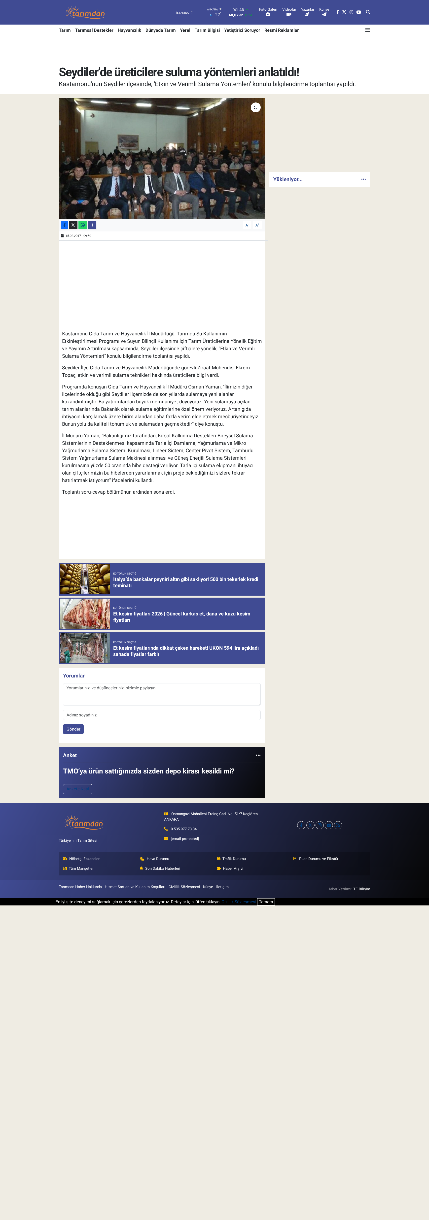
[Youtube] (329, 825)
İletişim (222, 887)
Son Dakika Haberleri (162, 868)
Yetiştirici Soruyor (242, 30)
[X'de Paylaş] (73, 225)
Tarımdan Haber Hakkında (80, 887)
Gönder (73, 729)
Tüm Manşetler (81, 868)
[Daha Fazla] (92, 225)
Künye (208, 887)
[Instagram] (320, 825)
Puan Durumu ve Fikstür (318, 859)
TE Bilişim (361, 889)
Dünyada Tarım (160, 30)
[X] (310, 825)
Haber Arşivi (233, 868)
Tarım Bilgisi (207, 30)
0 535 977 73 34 (184, 829)
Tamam (266, 901)
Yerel (185, 30)
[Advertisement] (319, 133)
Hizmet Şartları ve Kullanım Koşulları (135, 887)
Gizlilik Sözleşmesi (184, 887)
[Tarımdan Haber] (85, 12)
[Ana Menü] (367, 30)
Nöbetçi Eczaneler (84, 859)
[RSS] (338, 825)
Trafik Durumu (234, 859)
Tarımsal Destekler (94, 30)
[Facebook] (301, 825)
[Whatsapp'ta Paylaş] (82, 225)
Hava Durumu (158, 859)
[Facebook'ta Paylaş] (64, 225)
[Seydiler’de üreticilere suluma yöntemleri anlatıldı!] (162, 158)
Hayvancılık (129, 30)
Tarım (65, 30)
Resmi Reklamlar (281, 30)
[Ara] (368, 12)
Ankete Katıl (78, 788)
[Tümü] (258, 755)
